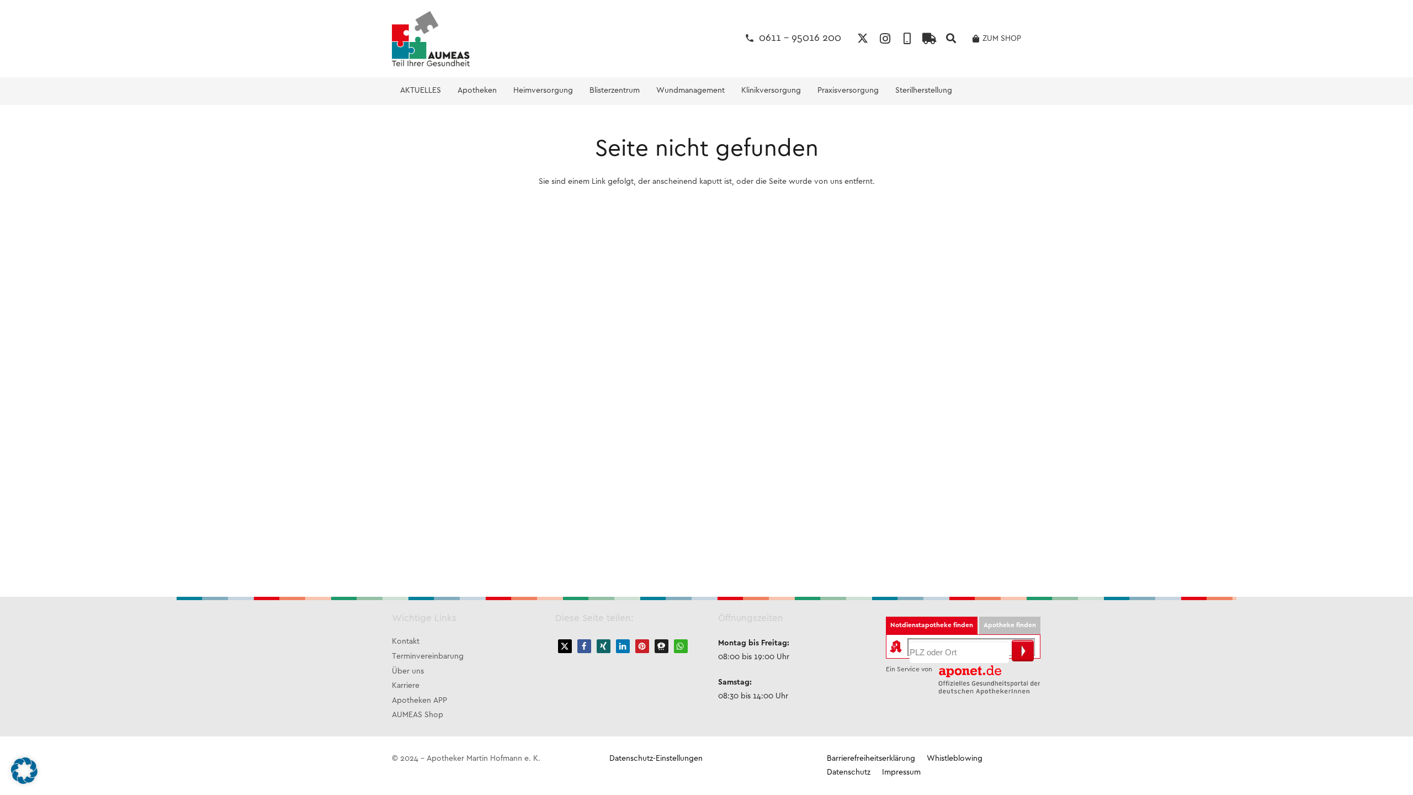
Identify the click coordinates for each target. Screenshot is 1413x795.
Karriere (405, 686)
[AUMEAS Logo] (431, 38)
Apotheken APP (419, 701)
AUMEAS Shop (417, 715)
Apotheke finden (1010, 625)
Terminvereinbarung (428, 657)
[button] (951, 38)
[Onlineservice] (929, 39)
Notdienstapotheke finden (931, 625)
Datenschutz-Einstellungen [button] (656, 759)
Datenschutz (848, 772)
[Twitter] (863, 39)
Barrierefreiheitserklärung (871, 759)
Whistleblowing (954, 759)
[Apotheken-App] (907, 39)
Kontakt (405, 642)
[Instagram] (885, 39)
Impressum (901, 772)
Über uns (408, 671)
